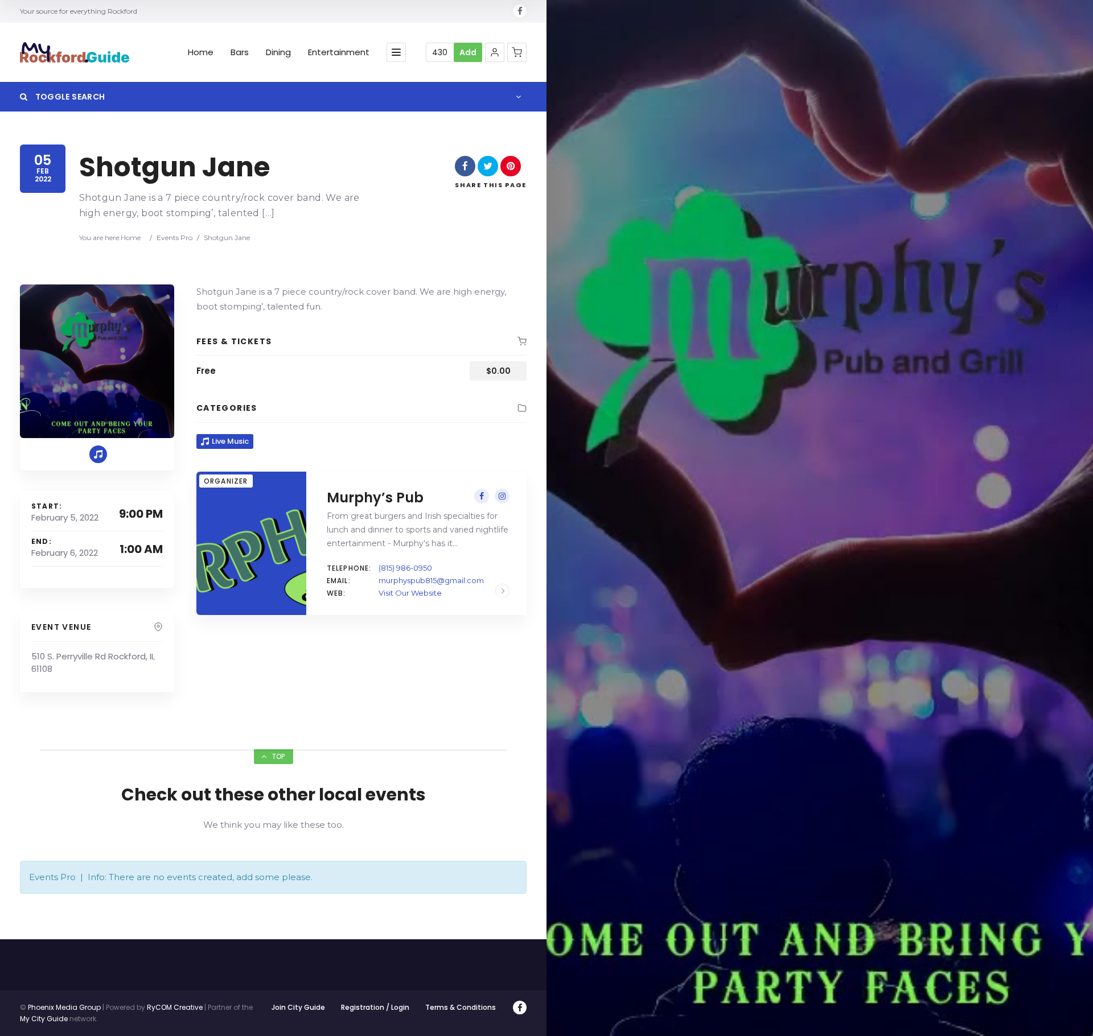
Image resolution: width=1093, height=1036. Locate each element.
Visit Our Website (410, 592)
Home (200, 52)
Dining (278, 52)
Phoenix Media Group (64, 1007)
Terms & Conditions (460, 1007)
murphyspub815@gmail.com (431, 580)
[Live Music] (98, 454)
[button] (494, 52)
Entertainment (338, 52)
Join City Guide (298, 1007)
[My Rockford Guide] (74, 52)
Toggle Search (69, 96)
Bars (240, 52)
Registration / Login (375, 1007)
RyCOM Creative (175, 1007)
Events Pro (174, 237)
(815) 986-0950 (405, 567)
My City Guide (44, 1018)
